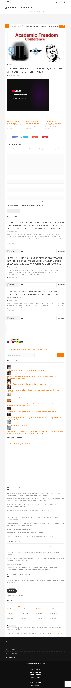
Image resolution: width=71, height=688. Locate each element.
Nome (9, 178)
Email (9, 186)
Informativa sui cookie (56, 633)
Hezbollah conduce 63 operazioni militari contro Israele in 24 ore (27, 370)
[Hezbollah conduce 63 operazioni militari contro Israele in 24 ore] (9, 368)
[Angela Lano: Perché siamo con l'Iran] (9, 396)
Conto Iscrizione (35, 669)
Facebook (60, 2)
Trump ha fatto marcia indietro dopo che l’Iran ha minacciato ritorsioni (30, 536)
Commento (11, 152)
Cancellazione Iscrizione (35, 672)
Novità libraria (21, 564)
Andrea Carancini (19, 8)
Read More (61, 251)
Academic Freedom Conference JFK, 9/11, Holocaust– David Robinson (15, 123)
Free (10, 65)
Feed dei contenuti (11, 649)
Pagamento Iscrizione (35, 682)
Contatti (35, 667)
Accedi (7, 646)
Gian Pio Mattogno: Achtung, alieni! (18, 425)
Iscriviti (11, 591)
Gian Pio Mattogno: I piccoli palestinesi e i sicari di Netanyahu (26, 384)
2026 (18, 606)
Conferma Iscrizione (35, 674)
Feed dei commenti (11, 653)
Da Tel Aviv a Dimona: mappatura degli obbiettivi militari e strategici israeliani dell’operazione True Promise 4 (33, 294)
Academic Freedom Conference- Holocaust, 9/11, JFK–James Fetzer (33, 123)
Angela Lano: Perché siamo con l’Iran (19, 529)
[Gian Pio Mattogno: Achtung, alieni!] (9, 423)
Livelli (35, 680)
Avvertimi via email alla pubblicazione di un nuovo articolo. (25, 205)
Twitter (56, 2)
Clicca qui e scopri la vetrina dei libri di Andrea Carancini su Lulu (27, 349)
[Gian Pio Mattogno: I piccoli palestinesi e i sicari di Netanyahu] (9, 382)
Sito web (9, 194)
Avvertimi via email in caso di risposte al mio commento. (24, 202)
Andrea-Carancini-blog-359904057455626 (20, 444)
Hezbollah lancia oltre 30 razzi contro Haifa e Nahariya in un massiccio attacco (31, 412)
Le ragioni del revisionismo (35, 11)
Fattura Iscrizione (36, 677)
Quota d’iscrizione (35, 685)
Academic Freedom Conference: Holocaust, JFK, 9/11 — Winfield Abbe (53, 123)
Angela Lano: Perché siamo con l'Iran (18, 398)
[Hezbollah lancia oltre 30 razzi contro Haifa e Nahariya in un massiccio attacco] (9, 410)
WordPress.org (10, 657)
